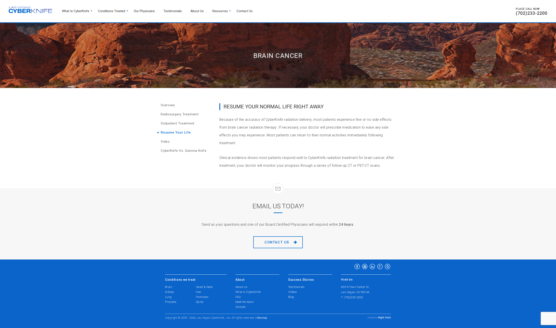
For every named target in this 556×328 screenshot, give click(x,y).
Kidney (169, 292)
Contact (240, 306)
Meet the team (244, 302)
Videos (292, 292)
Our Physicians (144, 11)
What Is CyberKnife (75, 11)
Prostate (170, 302)
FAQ (238, 297)
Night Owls (384, 317)
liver (198, 292)
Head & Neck (204, 287)
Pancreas (202, 297)
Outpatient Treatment (177, 123)
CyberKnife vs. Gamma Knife (184, 151)
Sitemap (261, 317)
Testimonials (173, 11)
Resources (220, 11)
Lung (168, 297)
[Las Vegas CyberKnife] (30, 9)
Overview (168, 105)
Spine (199, 302)
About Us (197, 11)
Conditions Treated (111, 11)
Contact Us (277, 242)
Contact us (245, 11)
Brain (168, 287)
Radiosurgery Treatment (180, 114)
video (165, 142)
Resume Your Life (176, 132)
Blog (291, 297)
